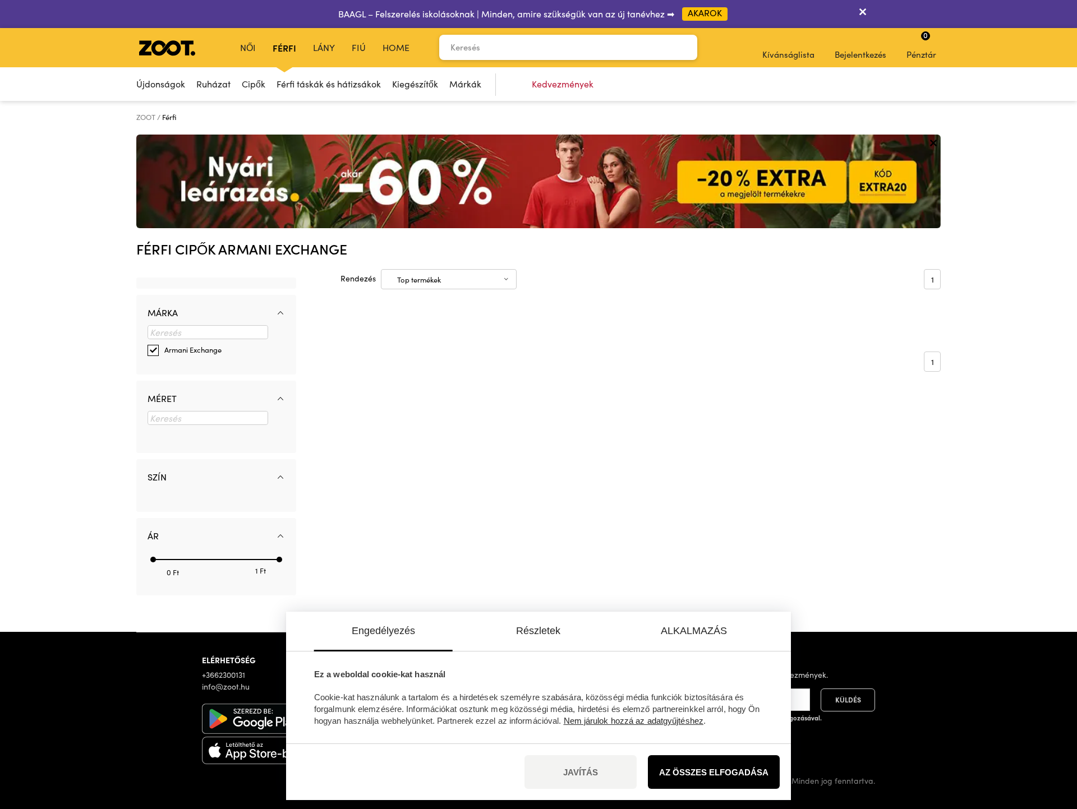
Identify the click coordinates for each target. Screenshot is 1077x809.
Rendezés (358, 278)
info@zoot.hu (226, 686)
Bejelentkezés (860, 54)
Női (248, 47)
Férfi (284, 47)
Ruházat (213, 84)
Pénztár (921, 45)
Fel (1048, 741)
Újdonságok (160, 84)
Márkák (465, 84)
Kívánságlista (788, 54)
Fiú (359, 47)
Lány (324, 47)
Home (396, 47)
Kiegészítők (415, 84)
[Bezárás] (863, 14)
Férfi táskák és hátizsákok (329, 84)
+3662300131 (223, 674)
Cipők (253, 84)
